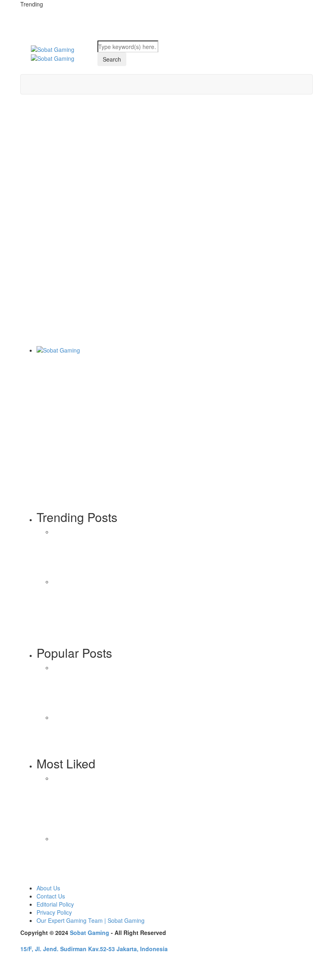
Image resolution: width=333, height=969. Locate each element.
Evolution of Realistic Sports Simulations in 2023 (113, 738)
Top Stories (67, 622)
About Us (48, 888)
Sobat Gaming (89, 932)
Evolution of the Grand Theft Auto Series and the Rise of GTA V (114, 658)
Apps (59, 758)
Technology (98, 708)
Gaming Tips (36, 240)
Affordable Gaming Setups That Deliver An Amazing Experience (109, 855)
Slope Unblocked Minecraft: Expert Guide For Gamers (136, 266)
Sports (75, 708)
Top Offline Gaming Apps (106, 783)
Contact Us (51, 896)
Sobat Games (38, 333)
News (60, 708)
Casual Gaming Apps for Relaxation (105, 909)
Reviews (76, 879)
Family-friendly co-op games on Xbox (113, 602)
